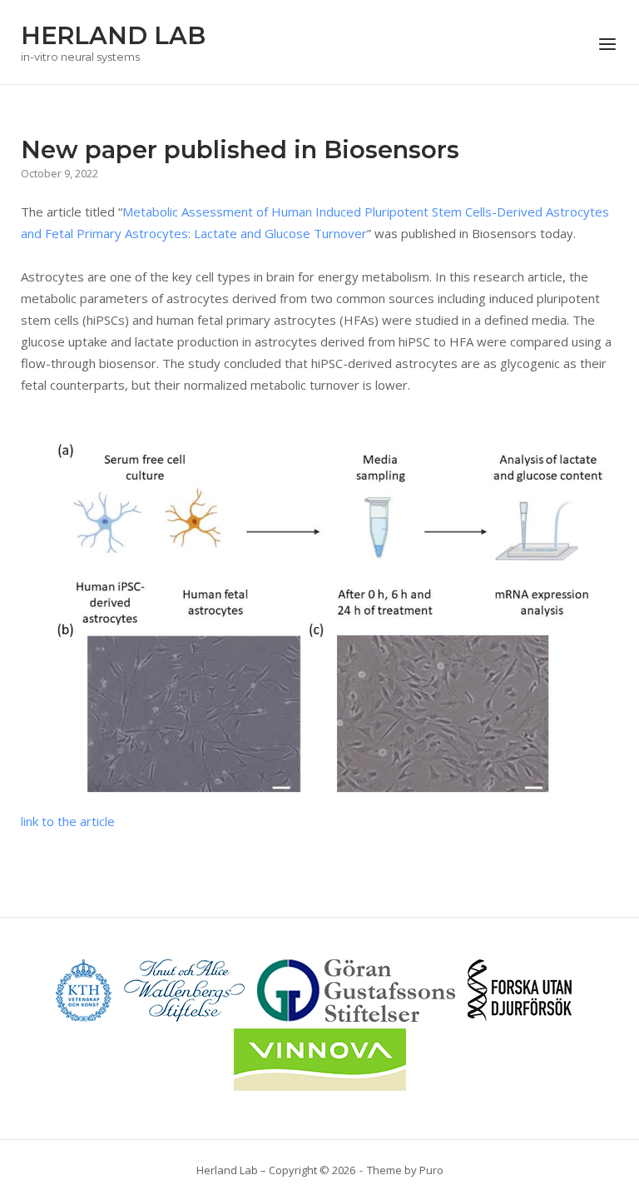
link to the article (68, 821)
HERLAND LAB (113, 35)
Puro (431, 1170)
